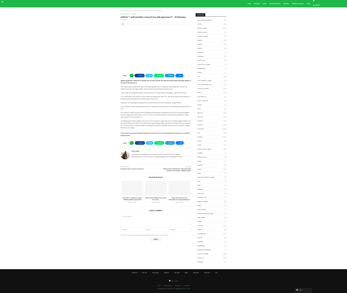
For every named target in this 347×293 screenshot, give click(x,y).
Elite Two (211, 117)
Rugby (211, 205)
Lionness (211, 165)
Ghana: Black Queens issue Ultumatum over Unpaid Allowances (179, 198)
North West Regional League (211, 177)
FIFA (211, 133)
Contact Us (187, 285)
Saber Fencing (211, 209)
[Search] (344, 3)
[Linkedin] (331, 3)
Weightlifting (211, 246)
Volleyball (211, 242)
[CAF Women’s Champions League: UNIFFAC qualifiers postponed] (132, 188)
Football (257, 4)
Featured (211, 125)
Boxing (211, 72)
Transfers (211, 225)
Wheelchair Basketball (211, 250)
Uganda (211, 229)
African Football (274, 4)
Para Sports (211, 193)
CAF (211, 76)
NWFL (211, 185)
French (211, 141)
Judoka (211, 161)
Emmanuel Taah (185, 288)
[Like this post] (132, 75)
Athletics (211, 44)
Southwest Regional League (211, 213)
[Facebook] (327, 3)
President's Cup (211, 197)
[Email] (334, 3)
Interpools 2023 (211, 157)
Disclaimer (178, 285)
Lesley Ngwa (135, 151)
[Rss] (340, 3)
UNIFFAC (211, 238)
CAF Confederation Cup (211, 84)
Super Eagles (211, 217)
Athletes (211, 40)
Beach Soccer (211, 60)
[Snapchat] (336, 3)
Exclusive (211, 121)
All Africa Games (211, 32)
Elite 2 (211, 109)
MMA (211, 173)
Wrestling (211, 262)
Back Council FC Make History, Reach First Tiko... (156, 198)
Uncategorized (211, 233)
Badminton (211, 52)
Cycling (211, 105)
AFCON (264, 4)
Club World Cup (211, 97)
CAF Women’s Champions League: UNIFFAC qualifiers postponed (132, 198)
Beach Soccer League (211, 64)
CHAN (211, 92)
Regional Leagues (211, 201)
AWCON (211, 48)
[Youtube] (333, 3)
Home (249, 4)
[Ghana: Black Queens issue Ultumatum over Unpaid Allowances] (179, 188)
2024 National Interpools (211, 20)
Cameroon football (211, 88)
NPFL (211, 181)
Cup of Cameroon (211, 100)
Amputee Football (211, 36)
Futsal (211, 145)
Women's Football (211, 254)
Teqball (211, 221)
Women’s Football (298, 4)
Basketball (211, 56)
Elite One (211, 113)
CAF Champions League (211, 80)
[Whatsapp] (338, 3)
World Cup (211, 258)
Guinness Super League (211, 149)
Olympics (211, 189)
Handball (211, 153)
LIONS (308, 4)
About (158, 285)
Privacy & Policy (168, 285)
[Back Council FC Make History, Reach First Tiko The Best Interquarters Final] (156, 188)
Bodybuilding (211, 68)
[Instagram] (329, 3)
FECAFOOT (286, 4)
